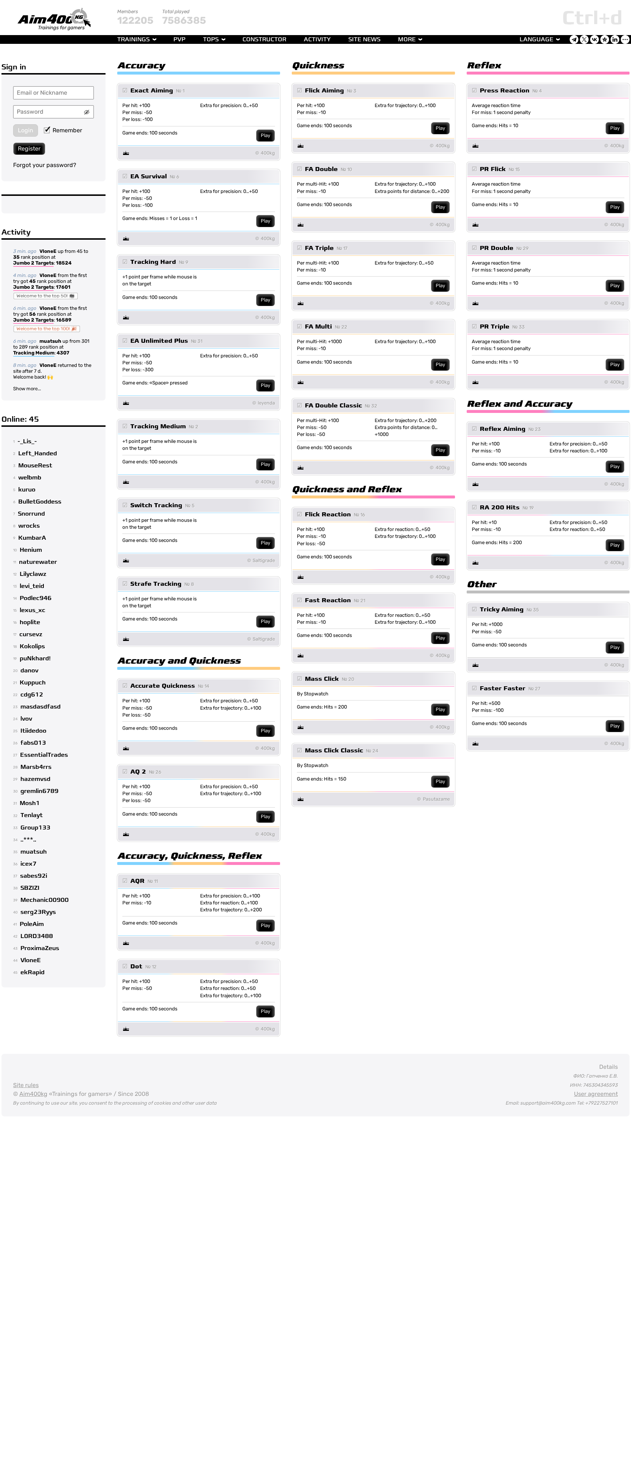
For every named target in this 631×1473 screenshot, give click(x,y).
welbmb (29, 477)
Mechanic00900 (44, 900)
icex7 (28, 864)
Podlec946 (35, 598)
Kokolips (32, 646)
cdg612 (31, 694)
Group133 (35, 827)
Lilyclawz (33, 574)
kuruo (26, 489)
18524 (64, 263)
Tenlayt (31, 815)
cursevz (30, 634)
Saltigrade (264, 560)
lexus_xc (32, 610)
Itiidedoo (33, 730)
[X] (584, 39)
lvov (26, 718)
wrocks (29, 525)
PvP (179, 39)
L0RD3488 (36, 936)
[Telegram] (574, 39)
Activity (317, 39)
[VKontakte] (594, 39)
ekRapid (32, 972)
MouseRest (35, 465)
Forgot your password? (44, 165)
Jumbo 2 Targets (33, 263)
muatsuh (50, 341)
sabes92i (33, 876)
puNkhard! (35, 658)
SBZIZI (29, 888)
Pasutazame (436, 799)
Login (25, 130)
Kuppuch (33, 682)
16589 (64, 320)
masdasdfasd (40, 706)
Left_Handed (37, 453)
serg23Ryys (38, 912)
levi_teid (32, 586)
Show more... (27, 388)
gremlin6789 (39, 791)
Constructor (264, 39)
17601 (63, 287)
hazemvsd (35, 779)
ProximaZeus (39, 948)
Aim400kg (33, 1093)
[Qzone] (604, 39)
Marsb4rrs (35, 767)
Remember (67, 130)
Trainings (133, 39)
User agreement (596, 1093)
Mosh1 (30, 803)
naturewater (38, 562)
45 (32, 281)
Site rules (26, 1085)
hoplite (30, 622)
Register (29, 148)
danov (29, 670)
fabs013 (33, 743)
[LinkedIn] (615, 39)
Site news (364, 39)
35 (16, 257)
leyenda (266, 403)
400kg (268, 153)
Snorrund (31, 513)
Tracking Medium (33, 353)
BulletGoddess (39, 501)
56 (32, 314)
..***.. (28, 839)
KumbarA (32, 538)
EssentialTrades (44, 755)
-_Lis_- (27, 441)
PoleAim (32, 924)
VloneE (48, 251)
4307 (63, 353)
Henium (31, 550)
